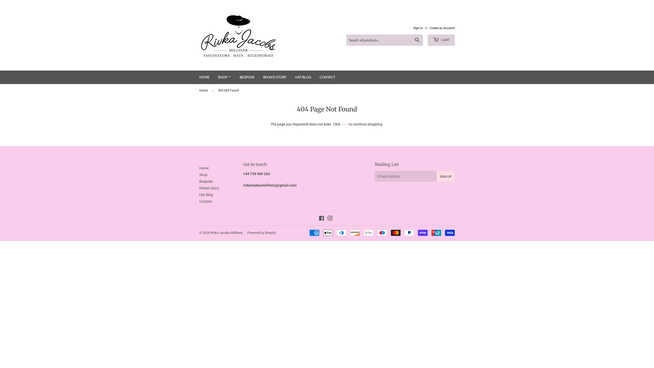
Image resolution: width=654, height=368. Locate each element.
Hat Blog (303, 77)
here (344, 124)
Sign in (418, 28)
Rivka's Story (275, 77)
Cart (445, 40)
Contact (327, 77)
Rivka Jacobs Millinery (227, 233)
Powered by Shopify (261, 233)
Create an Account (442, 28)
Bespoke (247, 77)
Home (204, 77)
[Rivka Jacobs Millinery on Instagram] (330, 219)
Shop (223, 77)
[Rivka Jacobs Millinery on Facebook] (321, 219)
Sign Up (445, 176)
